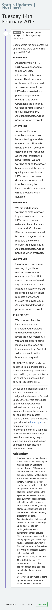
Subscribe (42, 604)
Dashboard (11, 604)
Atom (30, 604)
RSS (22, 604)
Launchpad (36, 422)
